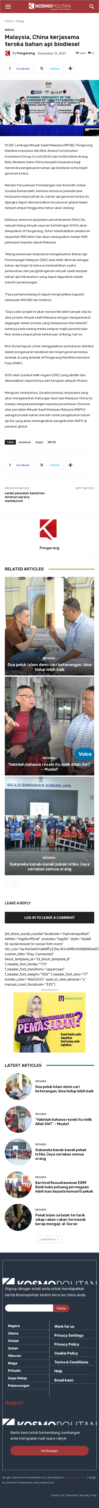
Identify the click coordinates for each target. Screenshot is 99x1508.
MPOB (52, 442)
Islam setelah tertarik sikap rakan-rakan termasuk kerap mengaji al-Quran (60, 1219)
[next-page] (15, 884)
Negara (49, 658)
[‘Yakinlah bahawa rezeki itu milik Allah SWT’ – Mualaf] (49, 726)
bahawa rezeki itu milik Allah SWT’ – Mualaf (50, 767)
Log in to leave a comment (49, 917)
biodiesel (25, 442)
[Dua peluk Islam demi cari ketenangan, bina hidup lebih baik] (49, 626)
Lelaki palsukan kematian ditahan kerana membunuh (25, 496)
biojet (39, 442)
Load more (48, 1239)
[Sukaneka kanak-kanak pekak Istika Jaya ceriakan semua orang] (49, 826)
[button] (8, 6)
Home (9, 21)
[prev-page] (8, 884)
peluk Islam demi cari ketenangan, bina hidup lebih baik (50, 667)
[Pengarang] (8, 53)
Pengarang (26, 53)
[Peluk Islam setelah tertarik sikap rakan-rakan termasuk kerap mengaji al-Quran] (18, 1217)
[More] (70, 68)
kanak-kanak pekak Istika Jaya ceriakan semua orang (50, 866)
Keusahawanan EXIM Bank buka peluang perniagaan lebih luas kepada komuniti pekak (64, 1187)
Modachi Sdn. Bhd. (75, 1477)
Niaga (20, 21)
